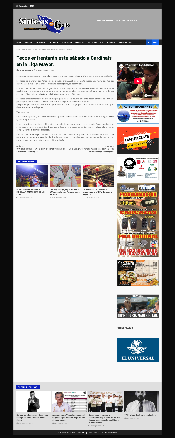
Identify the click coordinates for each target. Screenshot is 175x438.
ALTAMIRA (54, 42)
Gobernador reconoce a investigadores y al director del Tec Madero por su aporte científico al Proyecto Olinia (105, 401)
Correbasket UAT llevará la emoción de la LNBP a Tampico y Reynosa (98, 176)
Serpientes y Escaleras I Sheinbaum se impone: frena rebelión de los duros (33, 401)
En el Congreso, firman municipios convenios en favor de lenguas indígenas (91, 149)
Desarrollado (93, 432)
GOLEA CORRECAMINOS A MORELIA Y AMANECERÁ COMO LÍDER (32, 176)
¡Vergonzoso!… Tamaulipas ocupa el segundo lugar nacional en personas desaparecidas (69, 401)
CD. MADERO (41, 42)
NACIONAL (111, 42)
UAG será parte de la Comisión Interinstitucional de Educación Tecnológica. (40, 149)
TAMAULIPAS (66, 42)
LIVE (155, 42)
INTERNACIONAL (125, 42)
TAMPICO (28, 42)
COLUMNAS (92, 42)
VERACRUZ (79, 42)
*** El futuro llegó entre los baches (141, 401)
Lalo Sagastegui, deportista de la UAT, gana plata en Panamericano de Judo (65, 176)
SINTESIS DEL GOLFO (25, 70)
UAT (102, 42)
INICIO (18, 42)
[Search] (143, 42)
